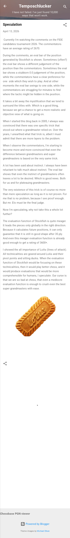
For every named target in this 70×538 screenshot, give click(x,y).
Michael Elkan (43, 531)
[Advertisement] (35, 477)
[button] (65, 25)
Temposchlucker (35, 6)
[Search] (65, 7)
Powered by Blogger (37, 524)
